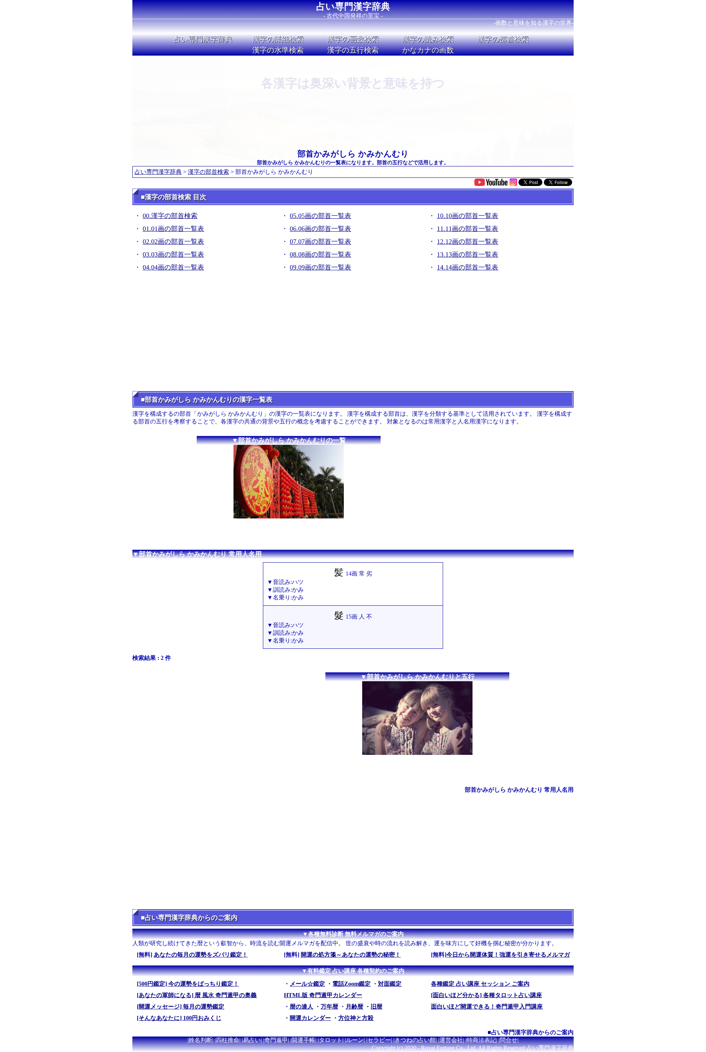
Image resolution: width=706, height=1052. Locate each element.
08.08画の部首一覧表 (320, 254)
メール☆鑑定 (307, 984)
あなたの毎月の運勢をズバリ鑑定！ (201, 954)
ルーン (355, 1040)
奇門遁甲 (276, 1040)
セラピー (379, 1040)
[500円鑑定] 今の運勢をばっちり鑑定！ (188, 984)
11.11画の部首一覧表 (467, 228)
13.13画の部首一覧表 (467, 254)
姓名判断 (200, 1040)
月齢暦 (354, 1006)
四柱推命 (227, 1040)
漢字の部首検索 (503, 39)
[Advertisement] (353, 334)
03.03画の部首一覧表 (173, 254)
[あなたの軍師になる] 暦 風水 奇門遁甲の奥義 (197, 995)
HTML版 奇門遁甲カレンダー (323, 995)
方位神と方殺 (356, 1018)
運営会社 (451, 1040)
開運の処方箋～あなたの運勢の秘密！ (351, 954)
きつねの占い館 (415, 1040)
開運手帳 (303, 1040)
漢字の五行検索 (353, 50)
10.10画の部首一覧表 (467, 215)
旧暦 (376, 1006)
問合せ (508, 1040)
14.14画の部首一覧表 (467, 267)
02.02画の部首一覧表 (173, 241)
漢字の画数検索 (353, 39)
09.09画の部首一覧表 (320, 267)
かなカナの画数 (428, 50)
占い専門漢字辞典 (353, 6)
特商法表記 (481, 1040)
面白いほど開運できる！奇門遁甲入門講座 (487, 1006)
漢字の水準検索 (278, 50)
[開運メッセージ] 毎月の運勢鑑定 (180, 1006)
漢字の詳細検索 (278, 39)
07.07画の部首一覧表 (320, 241)
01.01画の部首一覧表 (173, 228)
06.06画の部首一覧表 (320, 228)
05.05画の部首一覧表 (320, 215)
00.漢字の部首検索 (170, 215)
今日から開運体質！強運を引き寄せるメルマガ (508, 954)
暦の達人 (301, 1006)
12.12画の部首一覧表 (467, 241)
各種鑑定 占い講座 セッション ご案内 (480, 984)
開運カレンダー (310, 1018)
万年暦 (329, 1006)
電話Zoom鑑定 (351, 984)
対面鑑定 (390, 984)
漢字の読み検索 (428, 39)
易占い (252, 1040)
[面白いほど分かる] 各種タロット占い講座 (486, 995)
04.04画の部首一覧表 (173, 267)
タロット (330, 1040)
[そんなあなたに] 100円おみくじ (179, 1018)
